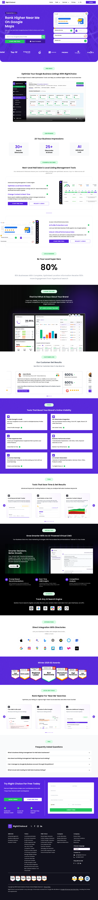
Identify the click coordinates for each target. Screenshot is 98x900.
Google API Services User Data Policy (70, 889)
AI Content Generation (30, 838)
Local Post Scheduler (29, 856)
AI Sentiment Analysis (29, 860)
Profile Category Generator (47, 838)
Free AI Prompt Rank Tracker (48, 852)
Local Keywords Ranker (30, 836)
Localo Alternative (61, 836)
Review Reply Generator (47, 836)
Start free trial (32, 799)
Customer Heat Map (29, 858)
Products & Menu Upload (30, 850)
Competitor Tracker (29, 848)
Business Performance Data (31, 866)
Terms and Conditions (79, 838)
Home (51, 2)
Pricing (73, 2)
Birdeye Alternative (62, 838)
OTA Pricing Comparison (30, 852)
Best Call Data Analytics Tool (31, 868)
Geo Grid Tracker (28, 846)
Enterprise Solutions (13, 840)
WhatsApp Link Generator (47, 848)
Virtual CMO (27, 870)
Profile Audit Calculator (46, 842)
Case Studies (77, 840)
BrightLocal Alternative (62, 842)
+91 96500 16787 (80, 857)
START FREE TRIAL (17, 203)
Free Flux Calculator (46, 846)
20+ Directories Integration (31, 864)
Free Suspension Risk (46, 844)
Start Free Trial (14, 41)
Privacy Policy (77, 836)
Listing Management (13, 836)
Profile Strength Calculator (47, 840)
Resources (76, 842)
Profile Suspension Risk (30, 842)
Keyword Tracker (12, 842)
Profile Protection (28, 840)
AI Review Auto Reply (29, 844)
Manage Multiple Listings (30, 854)
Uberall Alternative (61, 840)
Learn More (13, 566)
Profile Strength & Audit (30, 862)
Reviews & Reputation (13, 838)
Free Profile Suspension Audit (48, 850)
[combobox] (80, 2)
